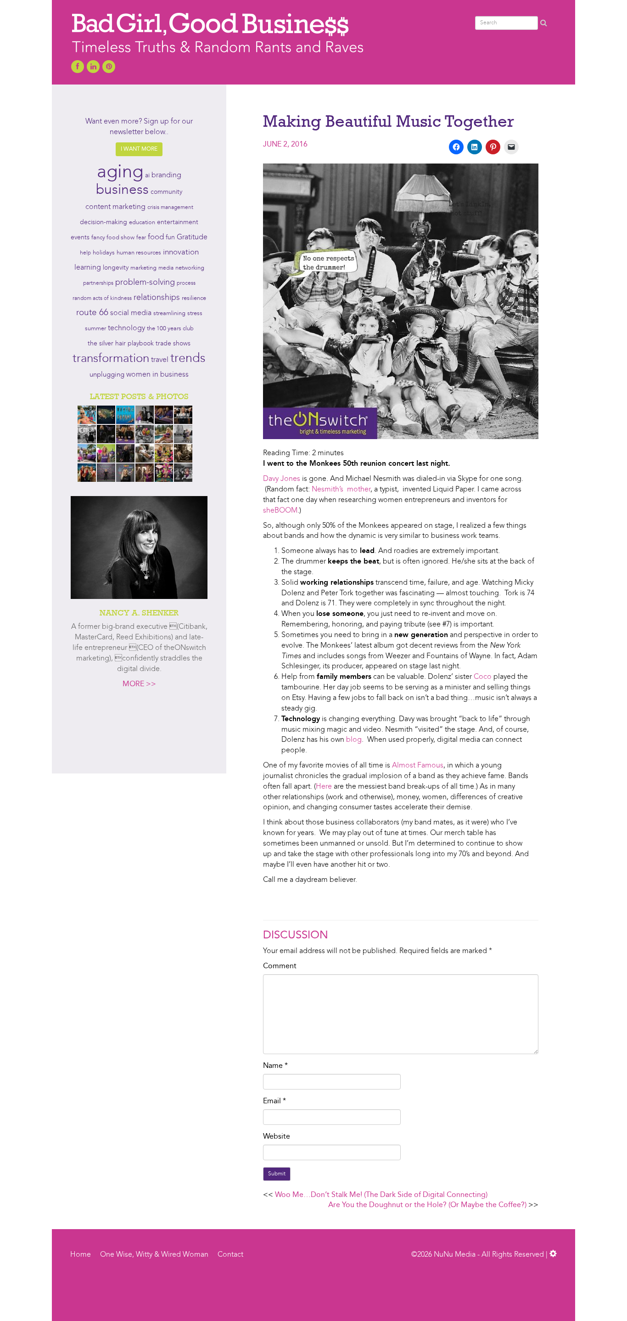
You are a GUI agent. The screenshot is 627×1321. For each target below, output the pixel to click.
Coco (483, 677)
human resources (139, 253)
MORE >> (139, 684)
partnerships (98, 283)
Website (276, 1136)
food (156, 237)
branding (166, 175)
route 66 (92, 313)
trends (188, 359)
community (166, 192)
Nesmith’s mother (341, 489)
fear (141, 238)
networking (189, 268)
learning (87, 267)
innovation (181, 252)
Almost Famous (417, 765)
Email (274, 1101)
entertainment (177, 223)
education (142, 223)
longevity (116, 268)
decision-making (103, 223)
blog (354, 740)
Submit (277, 1174)
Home (80, 1255)
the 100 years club (170, 329)
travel (159, 360)
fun (170, 237)
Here (324, 786)
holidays (104, 253)
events (80, 237)
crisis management (170, 207)
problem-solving (145, 283)
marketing (143, 268)
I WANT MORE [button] (139, 149)
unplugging (107, 375)
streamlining (169, 313)
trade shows (173, 344)
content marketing (115, 207)
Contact (230, 1255)
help (85, 253)
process (186, 283)
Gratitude (192, 237)
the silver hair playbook (121, 343)
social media (130, 313)
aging (120, 173)
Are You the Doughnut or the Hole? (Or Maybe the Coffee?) (427, 1205)
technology (126, 328)
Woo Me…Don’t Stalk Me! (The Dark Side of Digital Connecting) (381, 1195)
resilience (194, 298)
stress (194, 313)
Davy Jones (281, 479)
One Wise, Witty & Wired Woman (154, 1255)
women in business (157, 374)
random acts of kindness (102, 298)
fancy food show (112, 238)
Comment (280, 966)
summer (95, 329)
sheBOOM (280, 510)
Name (275, 1066)
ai (147, 175)
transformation (111, 359)
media (166, 268)
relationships (157, 298)
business (122, 190)
